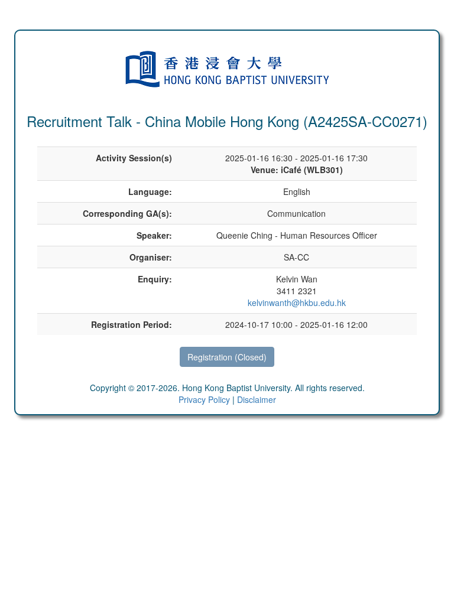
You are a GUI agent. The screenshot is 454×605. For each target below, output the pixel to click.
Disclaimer (256, 399)
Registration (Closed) (227, 357)
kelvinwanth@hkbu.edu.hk (297, 302)
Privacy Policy (204, 399)
